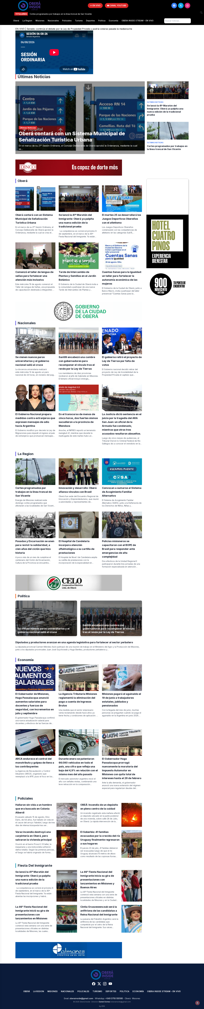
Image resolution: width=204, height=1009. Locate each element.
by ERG (102, 1006)
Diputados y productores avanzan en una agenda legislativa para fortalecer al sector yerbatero (74, 642)
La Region (27, 20)
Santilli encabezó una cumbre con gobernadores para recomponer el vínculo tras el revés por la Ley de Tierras (109, 629)
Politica (101, 20)
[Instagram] (187, 5)
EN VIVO (96, 5)
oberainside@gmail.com (81, 998)
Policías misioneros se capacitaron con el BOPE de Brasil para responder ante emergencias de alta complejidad (119, 549)
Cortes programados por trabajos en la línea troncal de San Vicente (33, 491)
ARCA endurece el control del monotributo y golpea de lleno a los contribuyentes (34, 762)
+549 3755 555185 (114, 998)
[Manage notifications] (197, 1003)
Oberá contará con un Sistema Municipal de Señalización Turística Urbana (72, 136)
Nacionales (53, 20)
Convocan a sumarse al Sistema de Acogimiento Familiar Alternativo (121, 491)
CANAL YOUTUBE (117, 5)
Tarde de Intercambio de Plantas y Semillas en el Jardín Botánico (77, 276)
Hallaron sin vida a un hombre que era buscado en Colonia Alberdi (33, 808)
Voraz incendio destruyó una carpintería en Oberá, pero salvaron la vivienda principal (33, 835)
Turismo (79, 20)
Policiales (67, 20)
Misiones (40, 20)
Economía (113, 20)
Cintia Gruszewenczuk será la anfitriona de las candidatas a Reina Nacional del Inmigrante (98, 910)
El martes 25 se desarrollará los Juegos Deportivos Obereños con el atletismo (121, 218)
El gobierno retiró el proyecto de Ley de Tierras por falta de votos (122, 361)
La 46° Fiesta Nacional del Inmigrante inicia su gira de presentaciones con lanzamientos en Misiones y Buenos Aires (97, 879)
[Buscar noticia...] (201, 12)
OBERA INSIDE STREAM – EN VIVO (137, 20)
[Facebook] (174, 5)
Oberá (16, 20)
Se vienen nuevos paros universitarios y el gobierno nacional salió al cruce (32, 361)
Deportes (90, 20)
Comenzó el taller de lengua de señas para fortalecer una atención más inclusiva (34, 276)
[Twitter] (181, 5)
